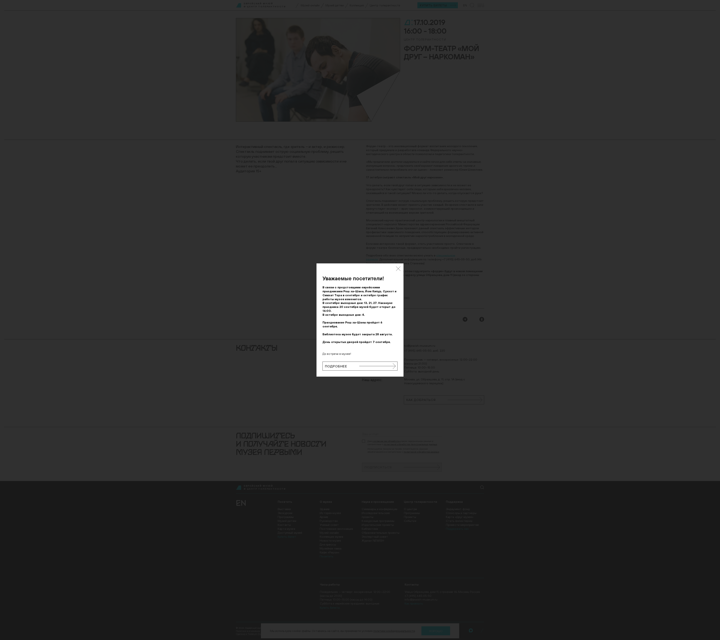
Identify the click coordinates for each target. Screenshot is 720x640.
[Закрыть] (398, 268)
